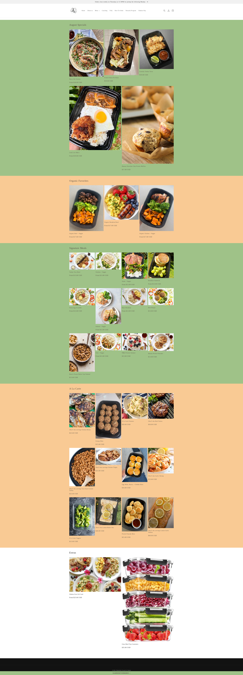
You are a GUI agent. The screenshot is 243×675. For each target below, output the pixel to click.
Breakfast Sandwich (154, 280)
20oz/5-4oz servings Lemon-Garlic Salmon (158, 531)
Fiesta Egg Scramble (75, 307)
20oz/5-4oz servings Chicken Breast (80, 429)
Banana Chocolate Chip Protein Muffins (134, 166)
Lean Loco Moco (74, 152)
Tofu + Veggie (100, 353)
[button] (121, 673)
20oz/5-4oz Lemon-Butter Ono (105, 527)
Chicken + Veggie (101, 272)
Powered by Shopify (126, 670)
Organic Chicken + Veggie (147, 233)
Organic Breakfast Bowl (111, 222)
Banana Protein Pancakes (155, 353)
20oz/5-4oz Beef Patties (155, 421)
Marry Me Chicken (74, 79)
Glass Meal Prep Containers (130, 644)
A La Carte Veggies (75, 538)
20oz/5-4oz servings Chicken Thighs (106, 467)
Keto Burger (151, 307)
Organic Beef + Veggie (76, 233)
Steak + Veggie (126, 281)
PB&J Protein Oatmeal (128, 353)
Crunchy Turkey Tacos (146, 71)
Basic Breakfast (126, 307)
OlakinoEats (119, 670)
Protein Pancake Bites (128, 534)
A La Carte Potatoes (128, 421)
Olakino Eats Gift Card (76, 594)
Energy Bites (99, 441)
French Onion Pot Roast (111, 77)
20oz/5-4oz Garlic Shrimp (156, 476)
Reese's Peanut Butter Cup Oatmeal (79, 374)
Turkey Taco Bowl (74, 272)
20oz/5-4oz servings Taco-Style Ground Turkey (81, 489)
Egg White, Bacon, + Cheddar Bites (132, 484)
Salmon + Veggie (101, 326)
